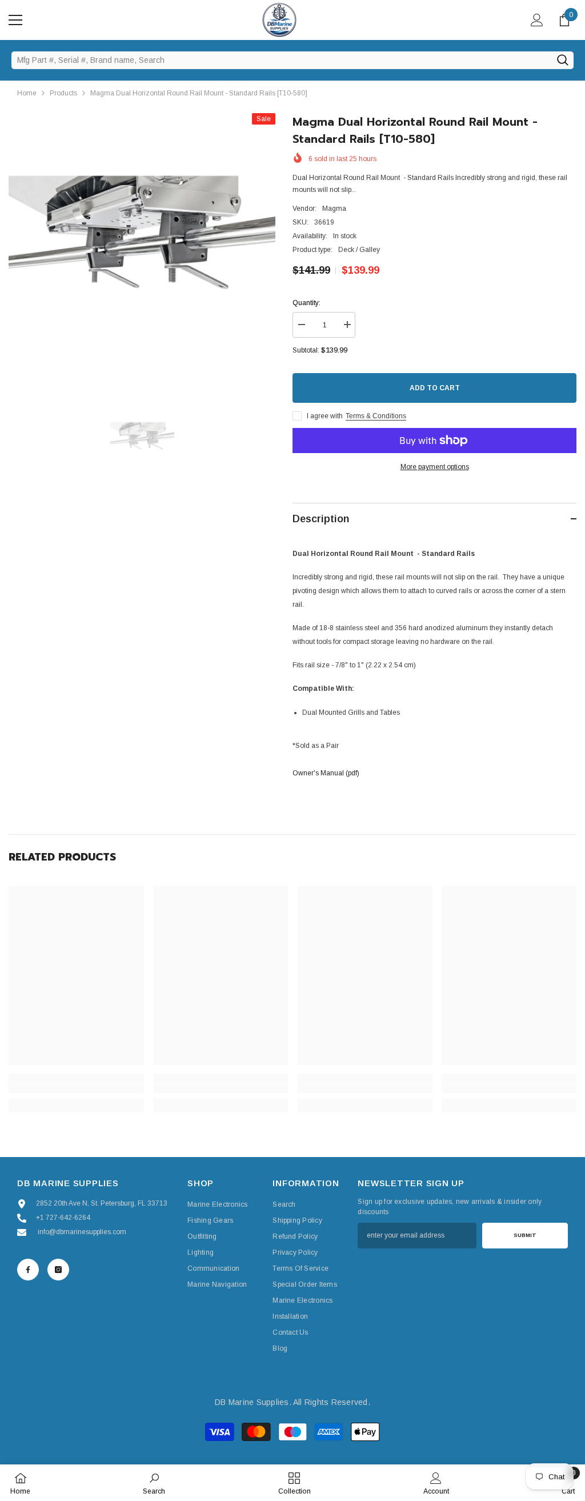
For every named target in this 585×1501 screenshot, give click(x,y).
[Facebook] (28, 1269)
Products (63, 93)
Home (27, 93)
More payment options (434, 467)
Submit (525, 1235)
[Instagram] (58, 1269)
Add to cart (435, 388)
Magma (334, 209)
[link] (76, 1088)
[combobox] (281, 60)
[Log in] (537, 20)
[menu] (15, 20)
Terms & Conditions (376, 416)
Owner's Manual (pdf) (325, 773)
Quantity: (306, 303)
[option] (142, 246)
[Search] (562, 60)
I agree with (325, 416)
